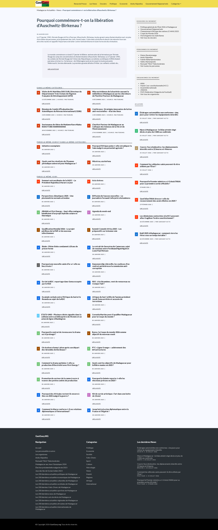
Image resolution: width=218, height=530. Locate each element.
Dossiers (103, 4)
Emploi (89, 474)
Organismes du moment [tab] (148, 77)
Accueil (38, 448)
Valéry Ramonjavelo (148, 62)
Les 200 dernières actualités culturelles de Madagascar (56, 481)
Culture (89, 464)
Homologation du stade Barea (152, 35)
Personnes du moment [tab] (147, 49)
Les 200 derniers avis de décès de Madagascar (53, 497)
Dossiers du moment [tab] (146, 21)
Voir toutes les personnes (150, 66)
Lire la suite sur (53, 69)
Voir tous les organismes (149, 94)
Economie (123, 4)
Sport (88, 461)
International (91, 484)
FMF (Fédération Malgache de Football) (155, 92)
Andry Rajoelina (136, 4)
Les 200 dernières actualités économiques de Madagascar (57, 477)
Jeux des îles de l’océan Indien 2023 (48, 471)
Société (89, 454)
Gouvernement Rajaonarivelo (157, 4)
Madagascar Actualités (46, 10)
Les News (93, 4)
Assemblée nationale (148, 88)
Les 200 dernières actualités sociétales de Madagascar (56, 484)
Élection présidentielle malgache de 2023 (51, 467)
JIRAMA (143, 90)
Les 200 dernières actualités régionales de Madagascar (56, 500)
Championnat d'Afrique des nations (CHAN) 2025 (159, 31)
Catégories (175, 4)
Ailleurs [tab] (139, 104)
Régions (89, 477)
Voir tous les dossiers (148, 38)
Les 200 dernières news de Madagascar (50, 494)
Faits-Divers (91, 458)
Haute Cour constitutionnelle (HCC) (154, 85)
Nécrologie (90, 467)
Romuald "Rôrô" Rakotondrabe (152, 64)
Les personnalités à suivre (45, 451)
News (59, 10)
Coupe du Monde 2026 (149, 33)
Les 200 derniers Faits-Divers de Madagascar (53, 487)
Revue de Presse (80, 4)
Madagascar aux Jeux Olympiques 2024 (50, 464)
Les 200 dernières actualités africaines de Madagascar (56, 504)
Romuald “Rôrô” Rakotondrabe (47, 461)
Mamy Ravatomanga (148, 55)
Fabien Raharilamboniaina (150, 59)
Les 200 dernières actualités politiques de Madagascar (56, 474)
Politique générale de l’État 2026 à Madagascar (158, 27)
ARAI (142, 83)
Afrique (89, 481)
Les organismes (41, 454)
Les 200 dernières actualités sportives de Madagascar (56, 490)
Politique (113, 4)
